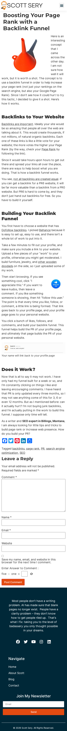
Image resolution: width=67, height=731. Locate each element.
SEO (22, 452)
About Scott (16, 673)
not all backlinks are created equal (35, 179)
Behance (45, 230)
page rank (32, 448)
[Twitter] (26, 642)
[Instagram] (41, 642)
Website (7, 543)
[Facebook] (18, 642)
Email (6, 530)
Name (7, 517)
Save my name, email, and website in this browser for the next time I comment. (29, 561)
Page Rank (49, 149)
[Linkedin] (49, 642)
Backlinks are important (17, 124)
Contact (13, 685)
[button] (61, 5)
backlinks (18, 448)
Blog (11, 679)
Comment (9, 477)
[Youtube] (33, 642)
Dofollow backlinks (14, 230)
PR (43, 448)
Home (12, 666)
